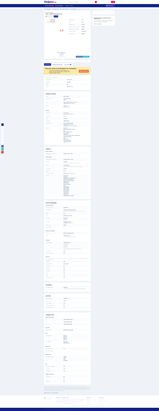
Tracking (67, 5)
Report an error (47, 392)
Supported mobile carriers (57, 64)
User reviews (67, 64)
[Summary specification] (2, 124)
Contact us (89, 400)
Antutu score (71, 33)
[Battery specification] (2, 139)
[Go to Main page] (49, 397)
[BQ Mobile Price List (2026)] (61, 53)
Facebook (88, 402)
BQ (62, 55)
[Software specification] (2, 136)
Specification (47, 64)
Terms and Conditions (103, 400)
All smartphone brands (64, 9)
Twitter (88, 403)
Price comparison (47, 9)
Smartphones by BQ (61, 56)
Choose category (59, 5)
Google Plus (89, 404)
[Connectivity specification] (2, 142)
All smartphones (55, 9)
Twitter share (86, 56)
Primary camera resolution (74, 26)
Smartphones (48, 77)
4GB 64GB (51, 16)
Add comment (84, 71)
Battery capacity (72, 31)
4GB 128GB (56, 16)
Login (113, 2)
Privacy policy (101, 399)
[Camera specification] (2, 130)
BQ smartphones (73, 9)
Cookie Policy (101, 402)
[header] (96, 2)
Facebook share (79, 56)
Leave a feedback (54, 392)
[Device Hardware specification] (2, 133)
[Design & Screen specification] (2, 127)
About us (72, 5)
